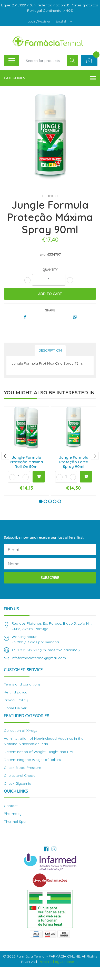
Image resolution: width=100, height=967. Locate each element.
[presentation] (5, 455)
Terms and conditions (22, 684)
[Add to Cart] (39, 476)
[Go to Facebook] (46, 849)
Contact (11, 805)
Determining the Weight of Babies (32, 759)
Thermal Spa (15, 821)
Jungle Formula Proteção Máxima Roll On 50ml (26, 462)
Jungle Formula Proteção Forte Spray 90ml (73, 462)
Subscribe (50, 577)
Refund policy (15, 692)
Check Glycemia (17, 783)
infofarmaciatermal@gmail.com (39, 658)
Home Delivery (16, 708)
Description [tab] (50, 350)
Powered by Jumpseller (58, 961)
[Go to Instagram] (54, 849)
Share (50, 310)
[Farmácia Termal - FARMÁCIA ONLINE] (48, 40)
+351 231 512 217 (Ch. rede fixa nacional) (46, 650)
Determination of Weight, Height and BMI (38, 751)
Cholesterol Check (19, 775)
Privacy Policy (16, 700)
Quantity (50, 270)
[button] (64, 21)
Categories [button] (14, 78)
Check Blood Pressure (22, 767)
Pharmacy (13, 813)
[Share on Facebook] (25, 317)
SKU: (42, 254)
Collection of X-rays (20, 730)
